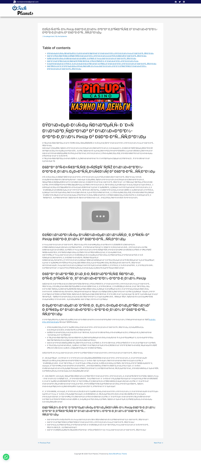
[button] (6, 457)
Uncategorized (48, 36)
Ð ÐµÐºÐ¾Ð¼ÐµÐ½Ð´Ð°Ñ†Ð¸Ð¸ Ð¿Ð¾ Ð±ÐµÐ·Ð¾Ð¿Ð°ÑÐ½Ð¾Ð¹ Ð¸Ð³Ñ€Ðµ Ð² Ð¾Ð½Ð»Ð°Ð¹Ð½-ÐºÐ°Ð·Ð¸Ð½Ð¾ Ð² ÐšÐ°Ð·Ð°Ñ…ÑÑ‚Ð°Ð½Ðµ (101, 64)
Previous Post (44, 443)
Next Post (158, 443)
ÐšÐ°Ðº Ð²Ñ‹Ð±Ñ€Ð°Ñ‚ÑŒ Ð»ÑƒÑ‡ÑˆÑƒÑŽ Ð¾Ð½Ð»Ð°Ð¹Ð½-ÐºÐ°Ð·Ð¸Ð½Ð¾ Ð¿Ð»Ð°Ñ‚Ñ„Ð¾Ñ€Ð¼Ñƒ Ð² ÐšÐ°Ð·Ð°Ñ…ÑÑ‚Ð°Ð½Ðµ (96, 56)
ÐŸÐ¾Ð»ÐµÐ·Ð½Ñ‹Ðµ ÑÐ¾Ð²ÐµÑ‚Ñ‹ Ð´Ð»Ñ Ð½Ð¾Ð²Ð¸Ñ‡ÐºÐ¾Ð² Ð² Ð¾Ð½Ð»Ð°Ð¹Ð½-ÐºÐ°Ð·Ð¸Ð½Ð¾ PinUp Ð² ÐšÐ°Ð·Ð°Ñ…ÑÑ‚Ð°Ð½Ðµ (100, 53)
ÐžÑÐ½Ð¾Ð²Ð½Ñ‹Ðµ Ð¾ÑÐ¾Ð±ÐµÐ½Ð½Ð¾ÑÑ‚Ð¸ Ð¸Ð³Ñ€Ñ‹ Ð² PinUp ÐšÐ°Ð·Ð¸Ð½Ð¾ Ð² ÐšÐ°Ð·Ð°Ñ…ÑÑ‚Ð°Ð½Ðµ (91, 58)
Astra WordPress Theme (118, 454)
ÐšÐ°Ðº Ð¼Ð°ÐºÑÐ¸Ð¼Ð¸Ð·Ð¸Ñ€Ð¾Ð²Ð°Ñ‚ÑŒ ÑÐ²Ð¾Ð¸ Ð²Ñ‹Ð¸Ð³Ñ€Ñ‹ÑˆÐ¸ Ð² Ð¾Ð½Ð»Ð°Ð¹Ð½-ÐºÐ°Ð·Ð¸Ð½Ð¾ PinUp (92, 61)
